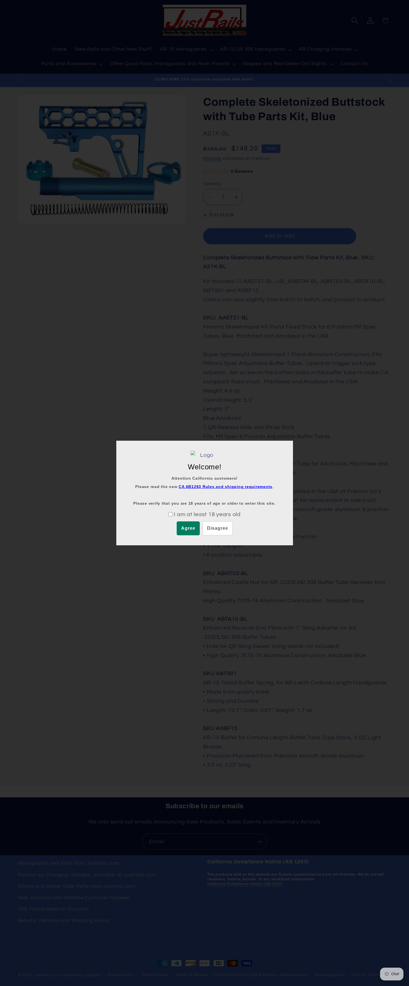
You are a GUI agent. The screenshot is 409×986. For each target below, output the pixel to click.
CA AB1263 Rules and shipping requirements (225, 486)
